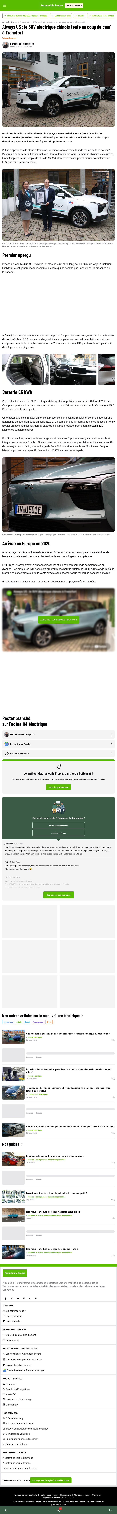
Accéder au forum (59, 833)
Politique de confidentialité (25, 1495)
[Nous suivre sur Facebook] (5, 1298)
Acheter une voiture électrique (18, 1458)
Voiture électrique (9, 38)
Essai (27, 1022)
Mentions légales (81, 1495)
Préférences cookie (48, 1495)
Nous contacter (13, 1316)
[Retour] (6, 1510)
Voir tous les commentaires (58, 894)
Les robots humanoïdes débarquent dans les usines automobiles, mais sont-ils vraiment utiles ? (68, 1071)
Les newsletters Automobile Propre (23, 1354)
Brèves (14, 22)
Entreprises (8, 1022)
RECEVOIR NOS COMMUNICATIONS (20, 1348)
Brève (49, 1022)
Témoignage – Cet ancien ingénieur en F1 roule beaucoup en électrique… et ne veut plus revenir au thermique (68, 1089)
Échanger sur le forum (17, 1444)
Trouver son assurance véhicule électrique (27, 1429)
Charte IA (96, 1495)
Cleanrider (11, 1384)
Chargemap (12, 1404)
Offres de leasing (14, 1418)
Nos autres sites (12, 1379)
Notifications (65, 1495)
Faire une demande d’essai (19, 1423)
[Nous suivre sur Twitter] (11, 1298)
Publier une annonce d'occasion (22, 1439)
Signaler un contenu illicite (55, 1498)
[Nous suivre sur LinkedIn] (36, 1298)
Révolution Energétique (18, 1389)
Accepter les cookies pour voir (58, 620)
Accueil (5, 22)
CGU (71, 1498)
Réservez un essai (74, 6)
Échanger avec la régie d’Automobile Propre (50, 1480)
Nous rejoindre (13, 1321)
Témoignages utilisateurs (38, 1094)
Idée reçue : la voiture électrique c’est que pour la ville (52, 1248)
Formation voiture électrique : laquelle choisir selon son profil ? (56, 1193)
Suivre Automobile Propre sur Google (26, 1370)
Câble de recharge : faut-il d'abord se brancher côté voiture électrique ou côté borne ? (68, 1033)
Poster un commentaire (58, 825)
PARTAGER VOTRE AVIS (14, 1329)
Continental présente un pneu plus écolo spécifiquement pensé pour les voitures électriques (70, 1126)
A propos (8, 1305)
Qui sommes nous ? (16, 1311)
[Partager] (110, 1510)
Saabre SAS (83, 1502)
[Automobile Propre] (51, 6)
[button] (58, 870)
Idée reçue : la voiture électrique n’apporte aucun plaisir (53, 1211)
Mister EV (11, 1394)
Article (19, 1022)
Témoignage (38, 1022)
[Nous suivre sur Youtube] (18, 1298)
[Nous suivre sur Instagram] (24, 1298)
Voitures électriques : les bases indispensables (46, 1159)
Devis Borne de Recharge (19, 1399)
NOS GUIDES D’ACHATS (14, 1452)
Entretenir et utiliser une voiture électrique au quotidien (50, 1215)
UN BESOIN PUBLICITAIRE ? (16, 1480)
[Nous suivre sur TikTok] (30, 1298)
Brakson (62, 1504)
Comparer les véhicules (18, 1434)
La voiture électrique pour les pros (20, 1468)
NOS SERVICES (10, 1413)
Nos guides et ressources (18, 1365)
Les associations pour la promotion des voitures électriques (55, 1155)
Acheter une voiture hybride (17, 1463)
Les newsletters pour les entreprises (24, 1359)
